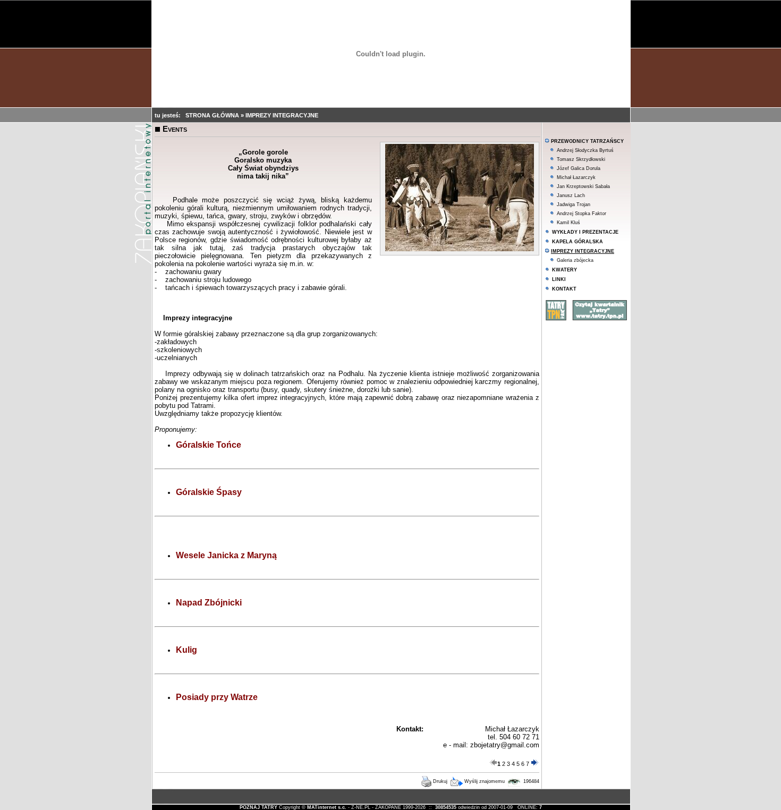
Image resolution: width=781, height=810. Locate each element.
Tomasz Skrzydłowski (581, 159)
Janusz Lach (571, 195)
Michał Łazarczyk (576, 177)
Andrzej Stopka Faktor (581, 213)
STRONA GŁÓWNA (213, 115)
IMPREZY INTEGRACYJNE (281, 115)
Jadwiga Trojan (573, 204)
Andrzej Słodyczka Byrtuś (585, 150)
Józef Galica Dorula (578, 168)
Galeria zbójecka (575, 260)
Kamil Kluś (568, 222)
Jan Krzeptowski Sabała (583, 186)
